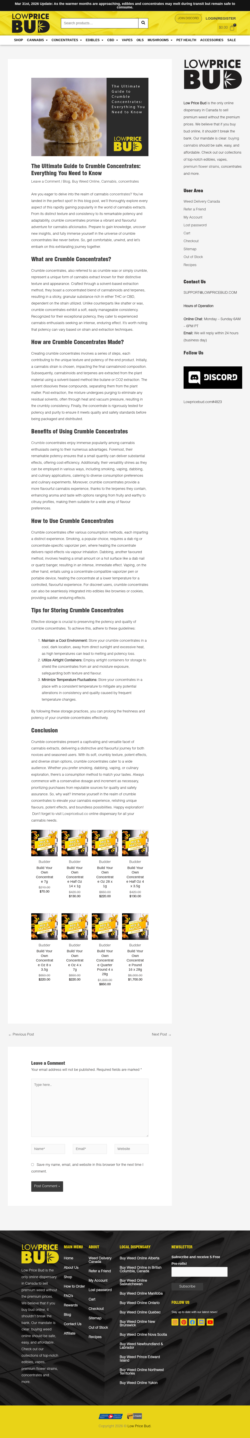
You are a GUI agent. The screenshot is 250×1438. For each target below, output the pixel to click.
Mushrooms (158, 40)
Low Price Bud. (139, 1426)
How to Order (74, 1286)
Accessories (211, 40)
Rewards (71, 1305)
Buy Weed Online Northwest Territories (142, 1371)
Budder (44, 862)
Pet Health (186, 40)
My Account (193, 217)
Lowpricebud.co (75, 814)
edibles (27, 1362)
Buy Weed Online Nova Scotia (143, 1335)
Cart (187, 233)
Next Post (161, 1035)
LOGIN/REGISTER (221, 18)
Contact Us (72, 1324)
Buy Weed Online (85, 182)
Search (143, 23)
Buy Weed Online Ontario (140, 1303)
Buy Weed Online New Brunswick (137, 1323)
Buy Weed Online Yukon (139, 1383)
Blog (66, 182)
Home (68, 1258)
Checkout (191, 241)
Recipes (190, 265)
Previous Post (21, 1035)
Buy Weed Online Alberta (139, 1258)
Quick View (44, 852)
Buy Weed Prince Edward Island (140, 1359)
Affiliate (69, 1334)
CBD (110, 40)
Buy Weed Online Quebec (140, 1312)
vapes (40, 1362)
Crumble (38, 443)
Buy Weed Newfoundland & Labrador (141, 1346)
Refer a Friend (195, 209)
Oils (140, 40)
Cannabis (35, 40)
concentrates (128, 182)
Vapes (127, 40)
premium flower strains (201, 167)
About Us (71, 1268)
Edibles (93, 40)
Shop (18, 40)
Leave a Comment (45, 182)
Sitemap (190, 249)
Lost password (195, 225)
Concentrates (65, 40)
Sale (231, 40)
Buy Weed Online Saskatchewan (133, 1282)
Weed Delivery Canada (202, 202)
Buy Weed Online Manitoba (141, 1294)
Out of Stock (193, 257)
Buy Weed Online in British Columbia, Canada (141, 1269)
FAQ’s (68, 1296)
